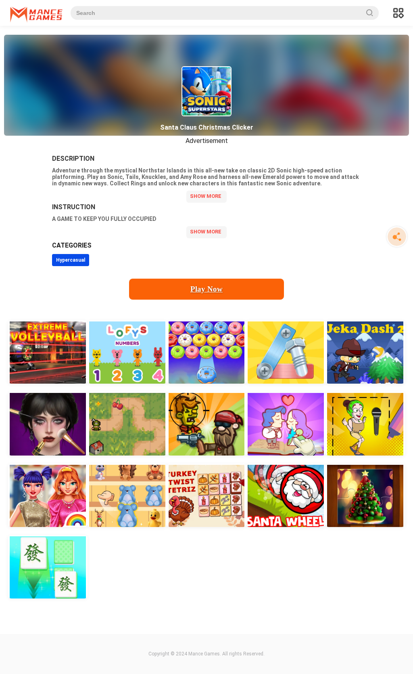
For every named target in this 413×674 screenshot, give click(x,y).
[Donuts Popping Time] (206, 352)
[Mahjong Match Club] (48, 566)
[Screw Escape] (285, 352)
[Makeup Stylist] (48, 423)
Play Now (206, 289)
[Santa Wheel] (285, 495)
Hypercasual (70, 260)
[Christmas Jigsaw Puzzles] (365, 495)
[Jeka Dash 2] (365, 352)
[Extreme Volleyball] (48, 352)
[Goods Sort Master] (127, 495)
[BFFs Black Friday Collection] (48, 495)
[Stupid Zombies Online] (206, 423)
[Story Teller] (285, 423)
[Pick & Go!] (127, 423)
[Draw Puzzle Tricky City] (365, 423)
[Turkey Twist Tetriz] (206, 495)
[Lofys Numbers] (127, 352)
